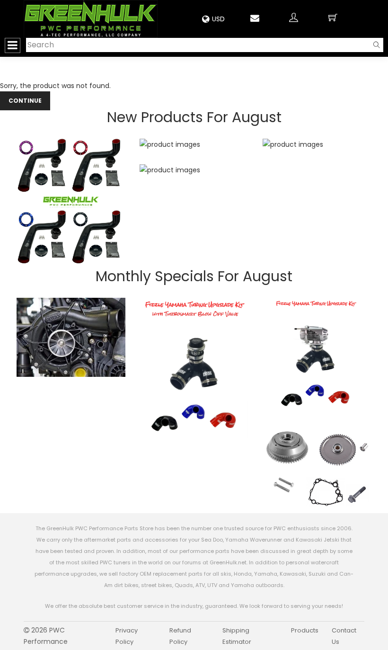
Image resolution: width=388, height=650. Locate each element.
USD (218, 19)
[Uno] (91, 19)
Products (304, 630)
